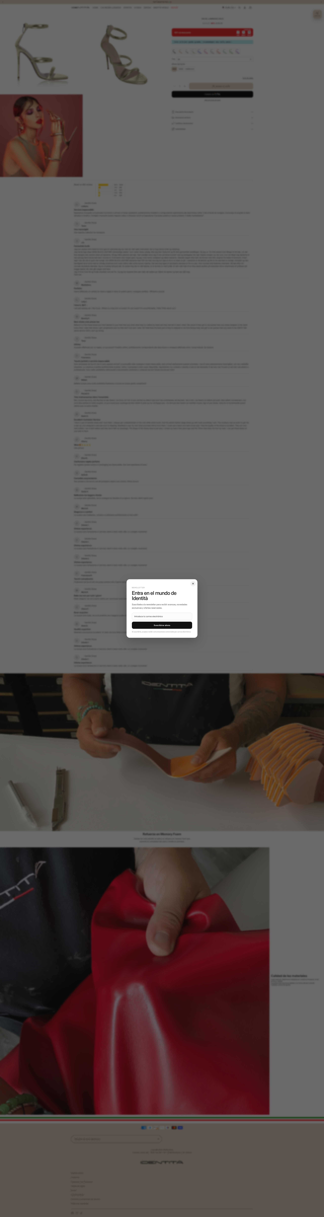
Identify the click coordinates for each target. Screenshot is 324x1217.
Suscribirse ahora (162, 625)
